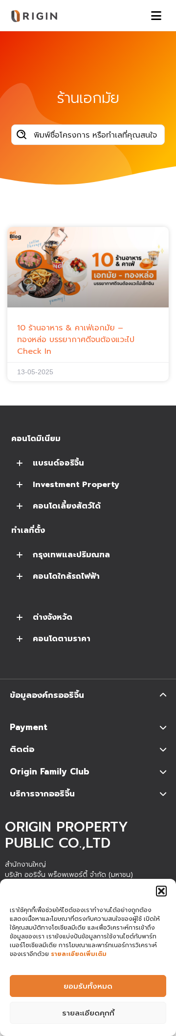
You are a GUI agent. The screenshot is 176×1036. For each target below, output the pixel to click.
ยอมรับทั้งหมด (88, 986)
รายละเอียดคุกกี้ (88, 1013)
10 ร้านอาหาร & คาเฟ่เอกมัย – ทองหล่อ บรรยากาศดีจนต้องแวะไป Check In (75, 339)
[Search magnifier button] (21, 135)
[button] (161, 891)
